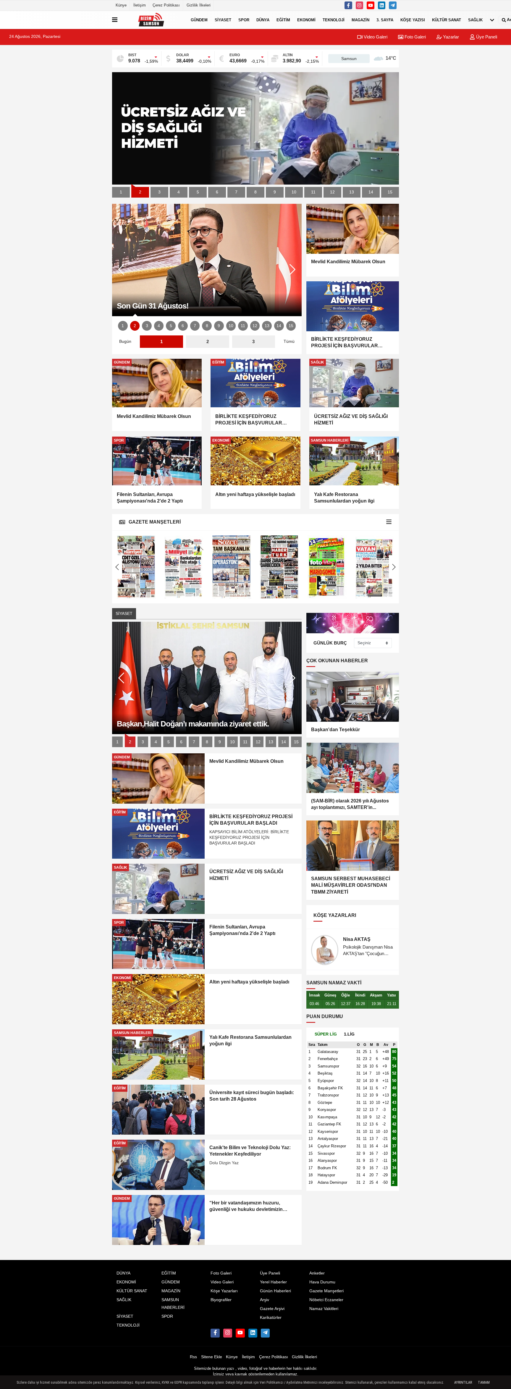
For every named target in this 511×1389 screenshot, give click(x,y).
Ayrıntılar (463, 1382)
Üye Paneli (486, 36)
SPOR (243, 19)
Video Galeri (375, 36)
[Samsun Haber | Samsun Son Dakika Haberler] (152, 20)
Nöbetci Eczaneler (326, 1300)
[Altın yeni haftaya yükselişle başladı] (255, 461)
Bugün (125, 341)
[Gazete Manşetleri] (389, 522)
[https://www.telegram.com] (393, 5)
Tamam (484, 1382)
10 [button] (294, 192)
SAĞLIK (475, 19)
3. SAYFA (384, 19)
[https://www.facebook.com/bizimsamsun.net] (348, 5)
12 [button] (332, 192)
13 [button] (351, 192)
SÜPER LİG (326, 1034)
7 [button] (236, 192)
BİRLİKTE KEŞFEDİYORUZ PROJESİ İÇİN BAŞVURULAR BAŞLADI (248, 420)
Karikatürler (271, 1317)
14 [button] (370, 192)
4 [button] (178, 192)
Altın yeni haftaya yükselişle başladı (255, 494)
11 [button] (313, 192)
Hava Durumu (322, 1282)
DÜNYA (262, 19)
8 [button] (255, 192)
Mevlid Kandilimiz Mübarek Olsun (154, 416)
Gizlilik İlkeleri (199, 5)
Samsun (349, 58)
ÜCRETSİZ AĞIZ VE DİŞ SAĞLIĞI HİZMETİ (351, 419)
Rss (193, 1357)
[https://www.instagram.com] (359, 5)
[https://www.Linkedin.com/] (382, 5)
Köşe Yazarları (224, 1291)
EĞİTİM (283, 19)
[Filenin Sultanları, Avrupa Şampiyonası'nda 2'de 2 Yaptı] (157, 461)
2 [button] (140, 192)
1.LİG (349, 1034)
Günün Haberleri (275, 1291)
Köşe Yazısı (412, 19)
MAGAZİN (360, 19)
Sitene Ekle (211, 1357)
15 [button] (390, 192)
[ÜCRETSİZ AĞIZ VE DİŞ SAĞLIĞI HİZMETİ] (354, 383)
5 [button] (198, 192)
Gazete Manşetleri (326, 1291)
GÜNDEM (199, 19)
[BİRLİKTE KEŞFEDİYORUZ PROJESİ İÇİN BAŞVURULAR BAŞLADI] (255, 383)
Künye (121, 5)
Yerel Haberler (273, 1282)
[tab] (325, 1034)
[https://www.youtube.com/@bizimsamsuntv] (370, 5)
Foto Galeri (414, 36)
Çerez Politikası (166, 5)
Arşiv (264, 1300)
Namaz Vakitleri (323, 1308)
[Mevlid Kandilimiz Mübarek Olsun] (157, 383)
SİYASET (223, 19)
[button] (292, 269)
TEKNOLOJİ (334, 19)
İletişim (139, 5)
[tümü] (492, 20)
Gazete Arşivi (272, 1308)
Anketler (317, 1273)
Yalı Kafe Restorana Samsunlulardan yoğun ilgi (344, 497)
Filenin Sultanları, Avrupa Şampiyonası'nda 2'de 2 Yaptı (150, 497)
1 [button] (121, 192)
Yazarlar (450, 36)
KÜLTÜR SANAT (446, 19)
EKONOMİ (306, 19)
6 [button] (217, 192)
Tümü (289, 341)
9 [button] (275, 192)
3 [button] (159, 192)
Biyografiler (221, 1300)
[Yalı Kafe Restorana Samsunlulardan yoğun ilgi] (354, 461)
